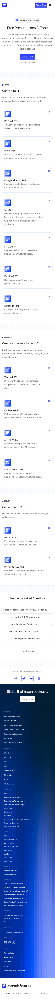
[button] (50, 5)
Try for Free (41, 5)
